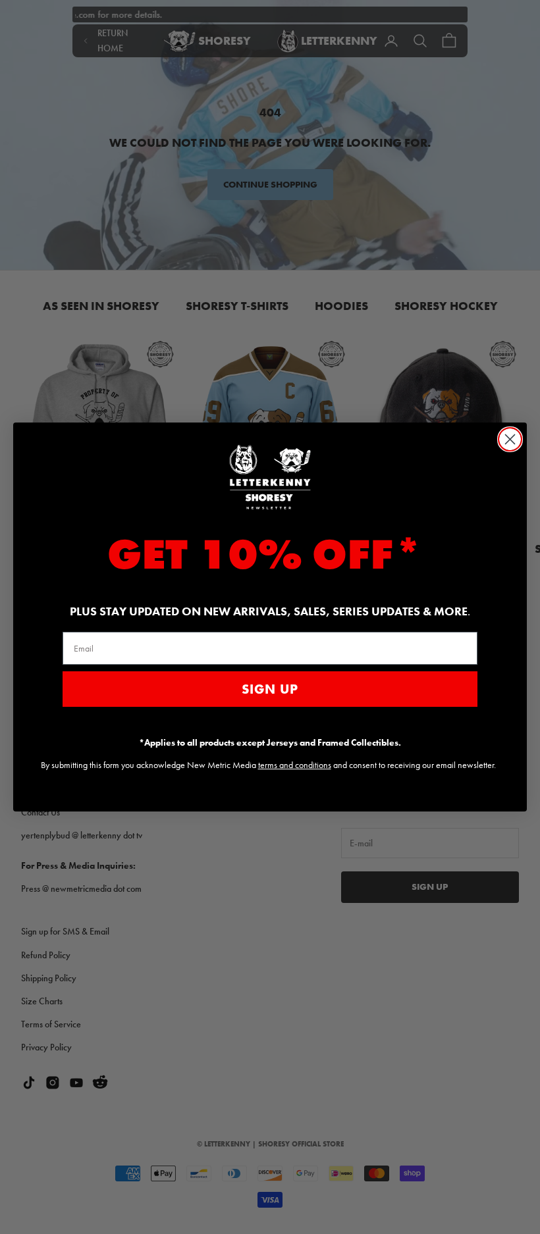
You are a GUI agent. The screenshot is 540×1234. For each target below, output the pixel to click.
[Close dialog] (510, 439)
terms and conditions (294, 765)
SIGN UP (270, 689)
